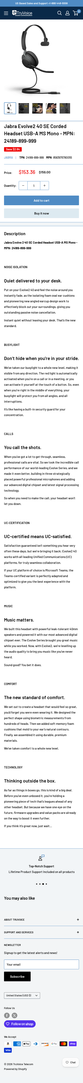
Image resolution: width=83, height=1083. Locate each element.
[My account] (67, 13)
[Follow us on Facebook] (7, 1015)
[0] (75, 13)
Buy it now (41, 213)
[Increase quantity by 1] (44, 185)
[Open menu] (6, 13)
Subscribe (17, 976)
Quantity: (10, 185)
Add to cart (41, 200)
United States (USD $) (18, 995)
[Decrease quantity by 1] (23, 185)
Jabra (8, 157)
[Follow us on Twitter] (14, 1015)
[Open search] (59, 13)
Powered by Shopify (15, 1069)
